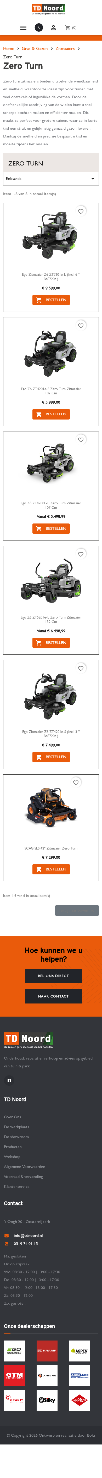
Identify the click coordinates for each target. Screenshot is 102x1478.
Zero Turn (25, 163)
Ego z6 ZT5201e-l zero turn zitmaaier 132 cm (51, 619)
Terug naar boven (77, 911)
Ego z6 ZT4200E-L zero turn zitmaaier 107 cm (51, 505)
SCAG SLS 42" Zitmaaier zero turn (51, 848)
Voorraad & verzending (23, 1176)
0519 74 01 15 (36, 27)
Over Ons (12, 1116)
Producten (13, 1146)
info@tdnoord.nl (28, 1235)
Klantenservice (17, 1186)
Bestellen (51, 300)
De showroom (16, 1136)
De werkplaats (16, 1126)
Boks (91, 1435)
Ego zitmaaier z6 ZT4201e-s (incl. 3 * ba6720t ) (51, 734)
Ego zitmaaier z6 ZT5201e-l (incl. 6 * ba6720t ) (51, 277)
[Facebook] (9, 1080)
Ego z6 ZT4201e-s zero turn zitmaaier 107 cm (51, 391)
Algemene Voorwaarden (24, 1166)
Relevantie (51, 179)
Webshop (12, 1156)
